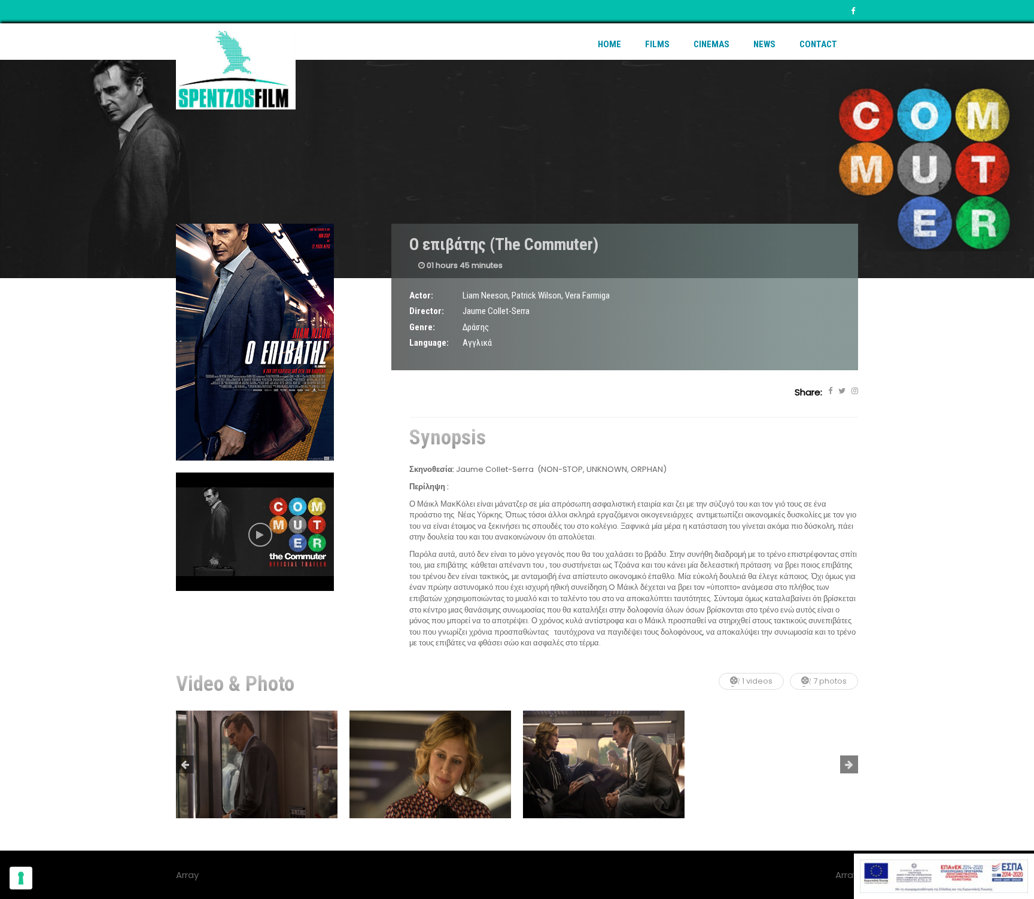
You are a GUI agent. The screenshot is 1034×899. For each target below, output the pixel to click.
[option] (256, 764)
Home (609, 44)
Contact (818, 44)
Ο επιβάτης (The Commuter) (503, 244)
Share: (808, 392)
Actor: (421, 295)
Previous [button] (185, 764)
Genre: (422, 327)
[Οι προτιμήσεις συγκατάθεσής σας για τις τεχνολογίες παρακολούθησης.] (21, 878)
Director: (426, 311)
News (764, 44)
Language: (429, 342)
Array (846, 874)
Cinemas (711, 44)
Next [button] (849, 764)
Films (657, 44)
